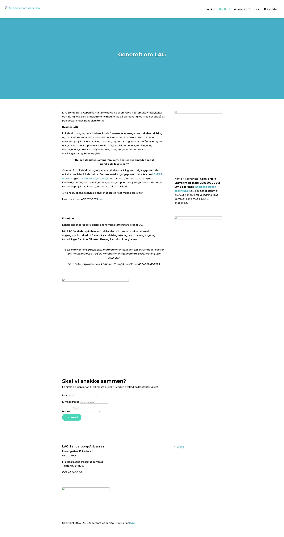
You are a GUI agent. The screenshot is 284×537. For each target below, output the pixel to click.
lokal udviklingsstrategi (94, 178)
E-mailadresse (70, 401)
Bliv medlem (271, 9)
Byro (132, 523)
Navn (65, 395)
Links (257, 9)
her (101, 199)
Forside (210, 9)
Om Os (223, 9)
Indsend (71, 417)
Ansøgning (240, 9)
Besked (66, 411)
